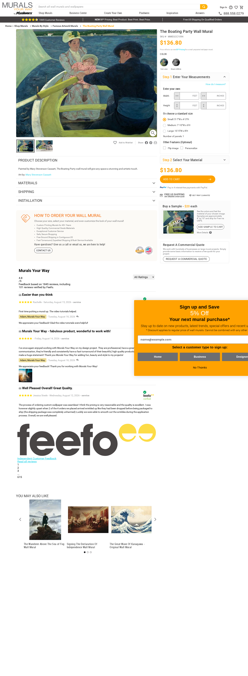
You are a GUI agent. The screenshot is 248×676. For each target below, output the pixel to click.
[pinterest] (150, 142)
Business (179, 356)
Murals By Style (40, 26)
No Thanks (179, 367)
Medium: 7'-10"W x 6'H (179, 125)
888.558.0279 (234, 13)
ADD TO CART (171, 179)
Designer (221, 356)
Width (166, 95)
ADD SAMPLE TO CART (210, 227)
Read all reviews (27, 461)
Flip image (173, 148)
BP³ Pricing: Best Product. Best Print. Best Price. (122, 19)
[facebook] (146, 142)
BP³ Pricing (180, 49)
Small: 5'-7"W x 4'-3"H (178, 119)
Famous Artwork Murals (65, 26)
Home (137, 356)
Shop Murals (21, 26)
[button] (20, 519)
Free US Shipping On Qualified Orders (202, 19)
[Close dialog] (240, 304)
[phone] (221, 13)
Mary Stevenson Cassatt (38, 174)
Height (166, 105)
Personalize (191, 148)
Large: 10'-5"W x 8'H (178, 131)
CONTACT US (43, 250)
